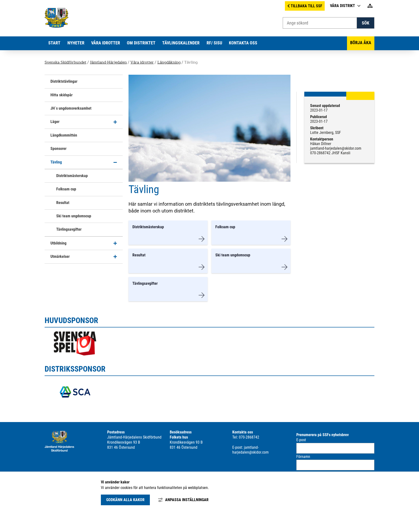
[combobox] (320, 23)
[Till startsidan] (56, 26)
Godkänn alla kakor (125, 499)
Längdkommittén (63, 135)
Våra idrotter (105, 43)
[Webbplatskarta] (370, 6)
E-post (301, 440)
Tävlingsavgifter (68, 229)
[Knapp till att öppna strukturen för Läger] (115, 121)
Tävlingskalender (181, 43)
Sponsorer (58, 148)
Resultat (62, 202)
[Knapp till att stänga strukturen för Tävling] (115, 162)
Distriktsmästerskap (72, 175)
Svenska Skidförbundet (65, 62)
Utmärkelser (60, 256)
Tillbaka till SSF (306, 6)
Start (54, 43)
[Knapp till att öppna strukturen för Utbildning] (115, 243)
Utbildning (58, 243)
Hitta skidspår (61, 95)
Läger (54, 121)
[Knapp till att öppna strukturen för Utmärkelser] (115, 256)
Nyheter (75, 43)
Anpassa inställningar (187, 499)
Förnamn (303, 456)
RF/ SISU (214, 43)
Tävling (56, 162)
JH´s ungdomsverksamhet (70, 108)
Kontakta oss (243, 43)
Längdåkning (169, 62)
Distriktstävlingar (63, 81)
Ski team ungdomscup (73, 216)
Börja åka (360, 42)
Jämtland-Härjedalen (108, 62)
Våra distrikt (342, 5)
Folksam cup (66, 189)
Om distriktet (141, 43)
